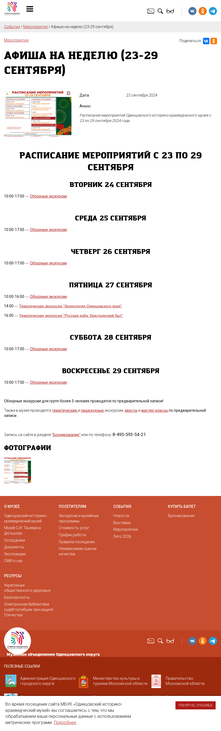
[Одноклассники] (213, 41)
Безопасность (17, 597)
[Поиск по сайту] (161, 11)
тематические (65, 410)
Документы (14, 547)
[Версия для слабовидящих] (171, 11)
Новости (121, 516)
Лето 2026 (122, 536)
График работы (72, 535)
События (12, 27)
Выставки (122, 523)
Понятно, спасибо (195, 705)
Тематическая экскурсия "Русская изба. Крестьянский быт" (71, 315)
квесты (131, 410)
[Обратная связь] (151, 11)
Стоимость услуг (74, 528)
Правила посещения (77, 542)
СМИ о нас (13, 561)
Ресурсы (13, 576)
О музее (12, 506)
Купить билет (182, 506)
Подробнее (65, 722)
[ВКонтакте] (206, 41)
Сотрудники (14, 540)
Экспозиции (15, 554)
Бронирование (181, 516)
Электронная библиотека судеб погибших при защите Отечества (28, 609)
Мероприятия (35, 27)
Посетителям (72, 506)
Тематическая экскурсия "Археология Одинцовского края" (70, 306)
